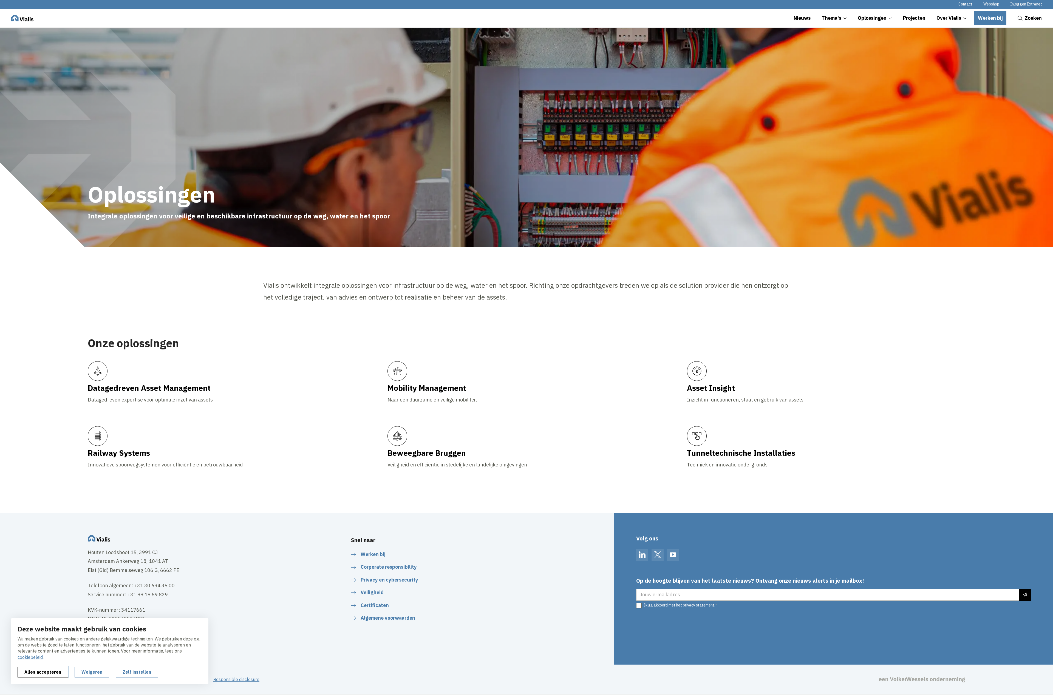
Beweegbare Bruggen (426, 453)
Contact (965, 4)
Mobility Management (426, 388)
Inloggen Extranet (1026, 4)
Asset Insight (711, 388)
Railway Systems (119, 453)
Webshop (991, 4)
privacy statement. (699, 605)
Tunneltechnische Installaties (741, 453)
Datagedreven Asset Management (149, 388)
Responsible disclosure (236, 679)
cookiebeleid (30, 657)
